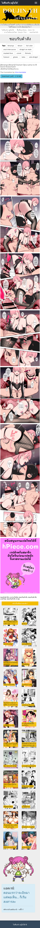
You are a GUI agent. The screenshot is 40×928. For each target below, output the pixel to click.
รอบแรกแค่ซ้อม (8, 644)
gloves (15, 57)
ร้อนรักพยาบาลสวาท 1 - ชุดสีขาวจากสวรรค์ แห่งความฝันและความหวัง (10, 704)
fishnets (28, 53)
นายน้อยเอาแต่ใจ (27, 684)
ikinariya (11, 46)
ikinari (20, 46)
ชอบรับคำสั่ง (20, 38)
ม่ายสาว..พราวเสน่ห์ (27, 786)
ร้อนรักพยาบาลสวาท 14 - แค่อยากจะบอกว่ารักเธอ (29, 745)
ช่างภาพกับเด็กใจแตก (10, 847)
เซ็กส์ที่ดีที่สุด (25, 664)
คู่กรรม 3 (24, 623)
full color (29, 46)
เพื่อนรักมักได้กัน (8, 806)
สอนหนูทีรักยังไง (26, 644)
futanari (6, 57)
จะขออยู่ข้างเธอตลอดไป (29, 766)
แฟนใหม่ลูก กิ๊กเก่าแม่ (28, 705)
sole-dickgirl (33, 57)
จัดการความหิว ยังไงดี (10, 766)
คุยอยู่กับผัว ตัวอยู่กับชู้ (28, 827)
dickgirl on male (25, 49)
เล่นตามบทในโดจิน (9, 684)
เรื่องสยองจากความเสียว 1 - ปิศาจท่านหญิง (11, 826)
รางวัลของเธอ (26, 806)
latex (23, 57)
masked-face (8, 53)
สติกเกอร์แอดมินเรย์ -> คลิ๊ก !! (13, 909)
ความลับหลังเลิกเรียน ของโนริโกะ (28, 724)
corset (19, 53)
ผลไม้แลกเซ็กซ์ (26, 847)
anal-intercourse (9, 49)
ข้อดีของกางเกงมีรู (9, 725)
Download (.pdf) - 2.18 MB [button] (11, 76)
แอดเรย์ (8, 888)
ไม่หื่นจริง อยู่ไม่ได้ (10, 2)
